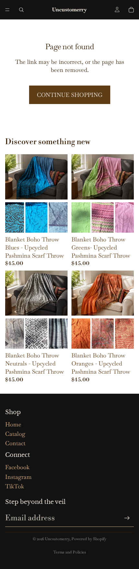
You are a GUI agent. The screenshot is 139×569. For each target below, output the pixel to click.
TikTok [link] (14, 486)
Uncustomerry (57, 538)
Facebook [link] (17, 467)
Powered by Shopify (88, 538)
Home (13, 424)
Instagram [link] (18, 477)
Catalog (15, 433)
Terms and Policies (69, 552)
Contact (15, 443)
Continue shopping (69, 95)
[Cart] (131, 10)
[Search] (21, 10)
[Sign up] (127, 518)
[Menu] (7, 9)
